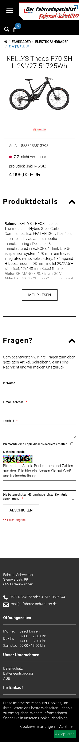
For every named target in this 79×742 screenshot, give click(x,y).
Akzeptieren (65, 734)
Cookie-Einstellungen (37, 726)
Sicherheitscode (14, 451)
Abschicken (21, 510)
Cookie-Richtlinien (53, 718)
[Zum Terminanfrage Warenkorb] (15, 30)
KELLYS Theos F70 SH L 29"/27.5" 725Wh (39, 62)
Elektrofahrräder (51, 42)
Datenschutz (13, 668)
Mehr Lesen (39, 295)
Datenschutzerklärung (23, 494)
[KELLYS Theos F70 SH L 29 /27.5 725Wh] (39, 94)
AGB (6, 678)
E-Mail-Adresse (13, 402)
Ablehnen (67, 726)
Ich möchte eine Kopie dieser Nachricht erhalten (35, 444)
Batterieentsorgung (18, 673)
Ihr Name (9, 383)
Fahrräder (21, 42)
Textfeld (8, 421)
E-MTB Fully (19, 47)
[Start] (5, 42)
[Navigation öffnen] (9, 11)
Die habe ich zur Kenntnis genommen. (35, 496)
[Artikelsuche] (6, 30)
